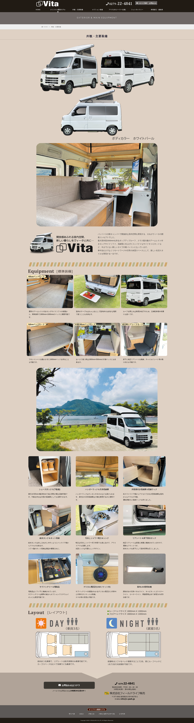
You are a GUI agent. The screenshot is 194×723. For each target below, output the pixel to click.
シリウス (122, 714)
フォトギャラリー (137, 9)
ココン (81, 714)
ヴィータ (72, 714)
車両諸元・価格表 (157, 9)
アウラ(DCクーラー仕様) (117, 9)
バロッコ (91, 714)
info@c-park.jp (128, 699)
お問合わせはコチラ (71, 685)
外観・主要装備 (77, 9)
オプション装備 (97, 9)
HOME (38, 9)
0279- (126, 684)
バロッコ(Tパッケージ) (107, 714)
